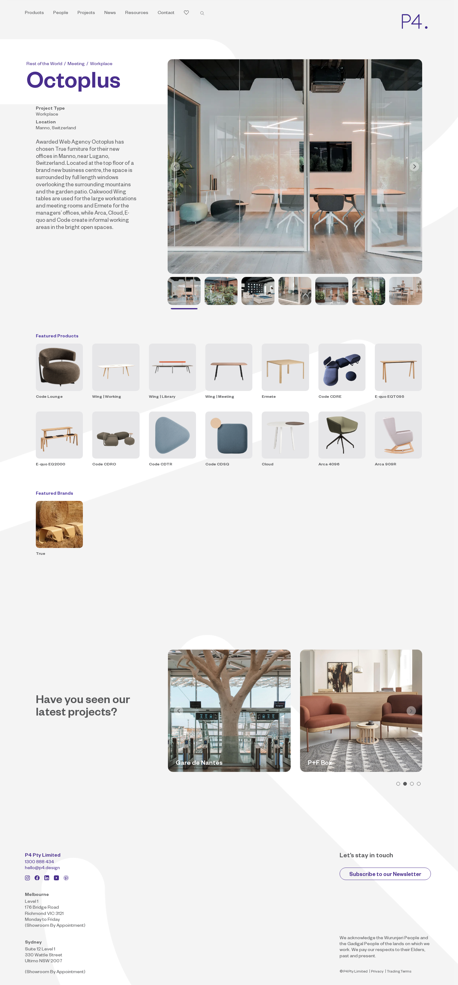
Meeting (76, 64)
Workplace (101, 64)
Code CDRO (104, 465)
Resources (136, 13)
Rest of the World (44, 64)
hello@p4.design (42, 868)
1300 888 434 (39, 862)
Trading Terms (399, 972)
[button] (398, 783)
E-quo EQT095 (389, 397)
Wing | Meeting (219, 397)
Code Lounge (49, 397)
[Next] (414, 166)
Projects (86, 13)
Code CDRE (329, 397)
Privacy (377, 972)
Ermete (269, 397)
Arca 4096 (329, 465)
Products (34, 13)
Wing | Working (106, 397)
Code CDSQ (217, 465)
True (40, 554)
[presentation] (178, 711)
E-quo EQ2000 (50, 465)
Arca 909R (385, 465)
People (60, 13)
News (110, 13)
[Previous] (175, 166)
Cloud (267, 465)
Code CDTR (160, 465)
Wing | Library (162, 397)
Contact (166, 13)
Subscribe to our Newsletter (385, 875)
